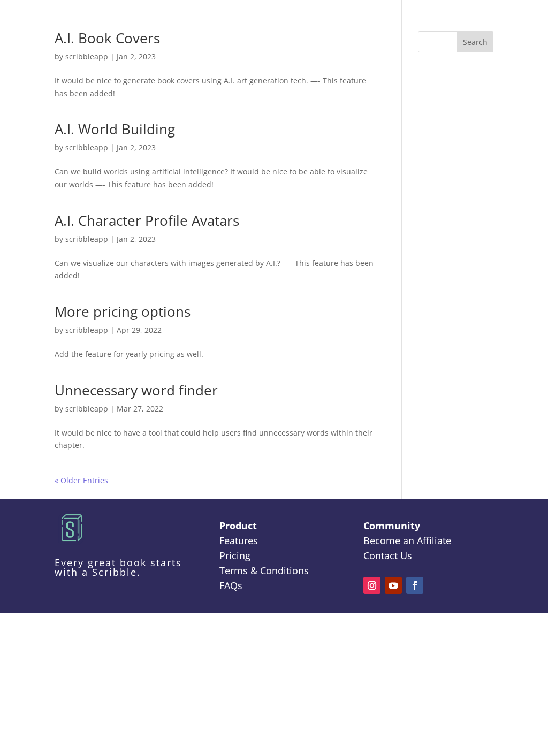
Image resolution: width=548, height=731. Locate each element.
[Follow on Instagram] (371, 585)
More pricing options (123, 311)
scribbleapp (86, 56)
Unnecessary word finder (136, 390)
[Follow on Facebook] (414, 585)
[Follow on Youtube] (393, 585)
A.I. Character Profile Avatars (147, 220)
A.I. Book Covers (107, 38)
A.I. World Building (115, 129)
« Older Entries (81, 480)
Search (475, 42)
